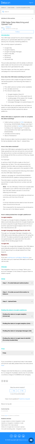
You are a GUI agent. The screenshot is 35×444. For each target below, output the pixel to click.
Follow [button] (17, 32)
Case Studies (10, 7)
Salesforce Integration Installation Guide (12, 423)
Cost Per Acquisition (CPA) (23, 7)
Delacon (3, 7)
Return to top (5, 404)
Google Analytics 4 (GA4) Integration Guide (13, 421)
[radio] (13, 390)
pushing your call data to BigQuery (18, 257)
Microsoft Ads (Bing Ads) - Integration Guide (13, 429)
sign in (6, 415)
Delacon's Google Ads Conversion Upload (12, 427)
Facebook (2, 381)
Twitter (5, 381)
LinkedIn (7, 381)
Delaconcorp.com (24, 440)
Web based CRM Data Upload (9, 425)
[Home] (5, 2)
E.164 (22, 122)
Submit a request (24, 399)
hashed (20, 126)
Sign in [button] (31, 2)
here (2, 365)
